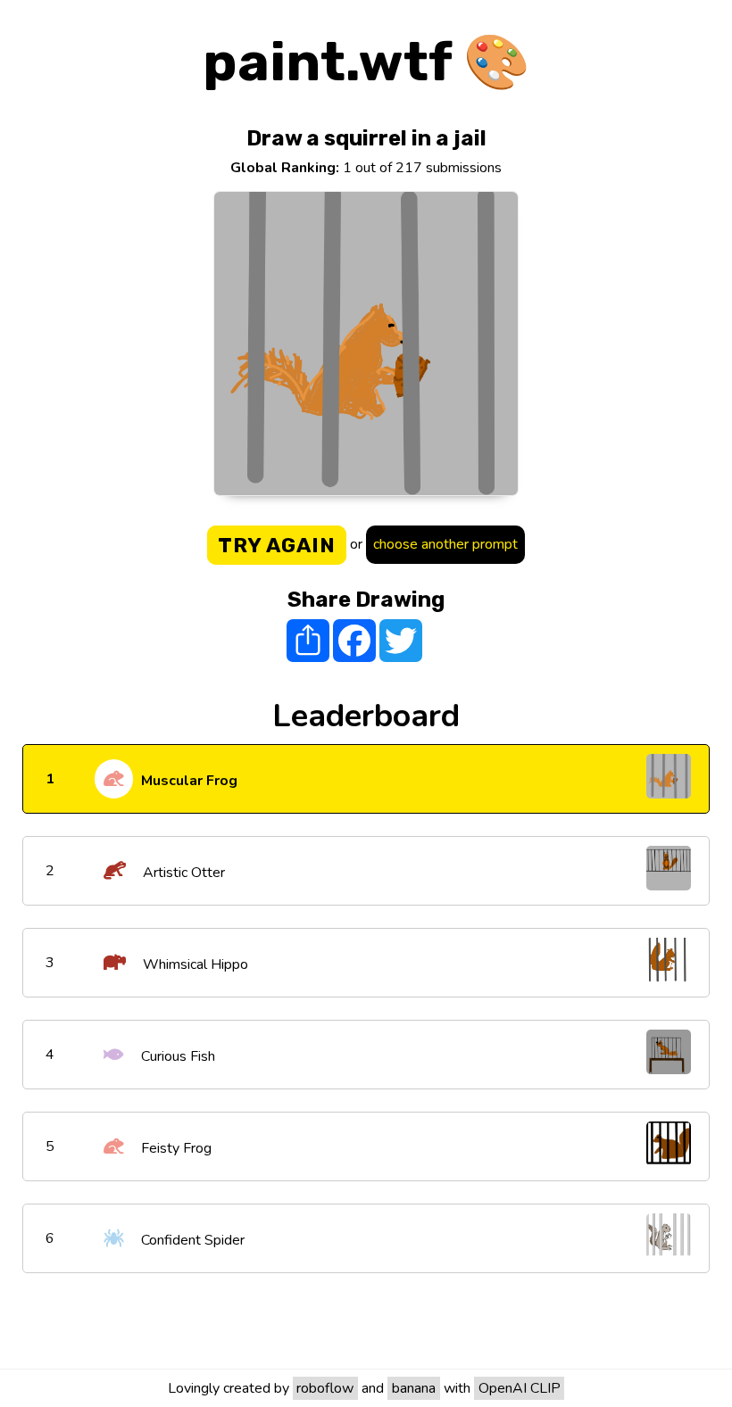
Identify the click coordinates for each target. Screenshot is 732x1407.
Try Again (277, 545)
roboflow (325, 1388)
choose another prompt (445, 544)
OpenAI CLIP (519, 1388)
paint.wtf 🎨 (366, 62)
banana (414, 1388)
